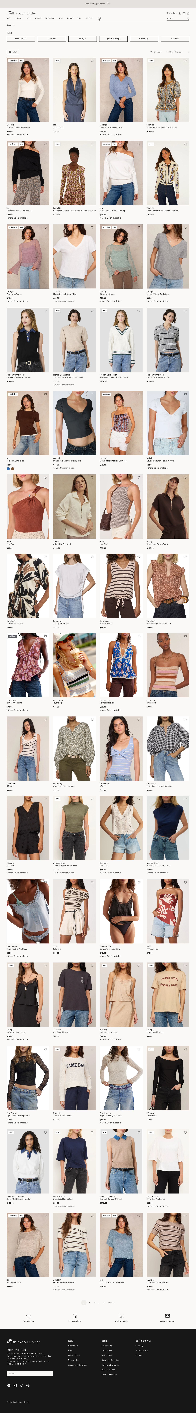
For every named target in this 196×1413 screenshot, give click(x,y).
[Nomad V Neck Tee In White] (74, 256)
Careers (138, 1355)
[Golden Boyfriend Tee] (168, 994)
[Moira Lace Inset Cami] (28, 994)
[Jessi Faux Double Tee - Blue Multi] (8, 468)
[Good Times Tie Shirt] (28, 586)
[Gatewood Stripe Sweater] (74, 1245)
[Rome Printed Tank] (28, 665)
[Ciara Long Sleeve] (28, 256)
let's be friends (121, 1321)
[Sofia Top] (74, 911)
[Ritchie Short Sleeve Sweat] (168, 506)
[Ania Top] (28, 506)
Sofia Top (57, 949)
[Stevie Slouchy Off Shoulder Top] (28, 173)
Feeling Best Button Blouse (63, 786)
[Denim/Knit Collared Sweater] (28, 1161)
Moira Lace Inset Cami (16, 1032)
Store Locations (141, 1351)
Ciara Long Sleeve (14, 294)
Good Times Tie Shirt (15, 624)
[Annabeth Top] (168, 911)
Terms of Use (73, 1360)
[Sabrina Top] (168, 1078)
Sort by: (170, 52)
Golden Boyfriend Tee (155, 1032)
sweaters (175, 39)
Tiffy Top (10, 786)
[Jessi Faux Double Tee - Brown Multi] (12, 468)
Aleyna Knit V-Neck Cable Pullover (114, 378)
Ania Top (10, 544)
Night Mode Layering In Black (18, 1116)
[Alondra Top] (74, 90)
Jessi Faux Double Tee (15, 461)
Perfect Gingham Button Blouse (159, 786)
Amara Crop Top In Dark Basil (65, 866)
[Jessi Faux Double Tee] (28, 423)
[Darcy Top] (28, 828)
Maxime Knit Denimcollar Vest (19, 378)
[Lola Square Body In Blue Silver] (121, 1245)
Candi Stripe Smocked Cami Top (113, 461)
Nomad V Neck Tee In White (64, 294)
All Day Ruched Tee (61, 624)
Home (9, 25)
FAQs (70, 1351)
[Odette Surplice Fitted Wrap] (28, 90)
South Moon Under (21, 1402)
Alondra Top (58, 128)
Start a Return (107, 1355)
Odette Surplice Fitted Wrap (18, 128)
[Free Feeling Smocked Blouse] (168, 586)
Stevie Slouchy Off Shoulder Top (19, 211)
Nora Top (103, 544)
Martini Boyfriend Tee (61, 1032)
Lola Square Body (14, 1283)
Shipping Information (110, 1360)
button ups (144, 39)
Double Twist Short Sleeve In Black (67, 461)
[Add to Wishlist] (45, 61)
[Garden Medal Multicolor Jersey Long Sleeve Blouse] (74, 173)
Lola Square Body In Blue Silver (112, 1283)
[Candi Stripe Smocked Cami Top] (121, 423)
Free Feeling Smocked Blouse (159, 624)
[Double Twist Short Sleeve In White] (168, 423)
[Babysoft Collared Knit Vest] (121, 1161)
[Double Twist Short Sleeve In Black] (74, 423)
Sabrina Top (151, 1116)
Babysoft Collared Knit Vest (111, 1199)
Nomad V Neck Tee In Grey (158, 294)
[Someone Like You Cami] (28, 911)
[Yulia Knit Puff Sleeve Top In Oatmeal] (74, 340)
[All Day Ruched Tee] (74, 586)
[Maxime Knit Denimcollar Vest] (28, 340)
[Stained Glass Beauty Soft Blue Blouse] (168, 90)
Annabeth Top (152, 949)
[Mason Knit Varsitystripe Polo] (168, 340)
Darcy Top (11, 866)
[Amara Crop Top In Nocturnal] (168, 828)
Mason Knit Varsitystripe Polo (158, 378)
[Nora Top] (121, 506)
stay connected (167, 1321)
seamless (52, 39)
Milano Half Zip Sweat (62, 544)
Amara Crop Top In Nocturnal (158, 866)
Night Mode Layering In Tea (111, 1116)
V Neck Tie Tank (106, 624)
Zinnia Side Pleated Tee (62, 1199)
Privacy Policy (74, 1355)
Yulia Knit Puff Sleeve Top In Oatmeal (68, 378)
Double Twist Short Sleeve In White (160, 461)
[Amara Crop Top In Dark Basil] (74, 828)
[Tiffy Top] (28, 748)
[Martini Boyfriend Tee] (74, 994)
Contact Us (73, 1346)
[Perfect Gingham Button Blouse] (168, 748)
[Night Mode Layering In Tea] (121, 1078)
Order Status (107, 1351)
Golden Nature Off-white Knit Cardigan (162, 211)
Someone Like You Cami (17, 949)
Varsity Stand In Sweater (63, 1116)
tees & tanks (20, 39)
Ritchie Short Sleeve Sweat (157, 544)
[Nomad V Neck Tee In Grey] (168, 256)
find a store (172, 13)
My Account (107, 1346)
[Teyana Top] (74, 665)
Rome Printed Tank (14, 703)
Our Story (139, 1346)
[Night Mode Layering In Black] (28, 1078)
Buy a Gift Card (108, 1370)
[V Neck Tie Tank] (121, 586)
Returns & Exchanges (110, 1365)
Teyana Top (58, 703)
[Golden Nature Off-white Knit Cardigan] (168, 173)
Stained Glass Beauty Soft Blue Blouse (162, 128)
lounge (82, 39)
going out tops (113, 39)
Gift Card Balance (109, 1375)
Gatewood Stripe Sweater (64, 1283)
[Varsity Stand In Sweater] (74, 1078)
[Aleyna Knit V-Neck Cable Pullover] (121, 340)
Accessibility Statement (77, 1365)
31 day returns (74, 1321)
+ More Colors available (17, 135)
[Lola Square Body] (28, 1245)
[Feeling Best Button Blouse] (74, 748)
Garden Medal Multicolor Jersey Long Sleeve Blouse (74, 211)
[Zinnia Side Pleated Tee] (74, 1161)
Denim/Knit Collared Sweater (18, 1199)
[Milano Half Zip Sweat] (74, 506)
